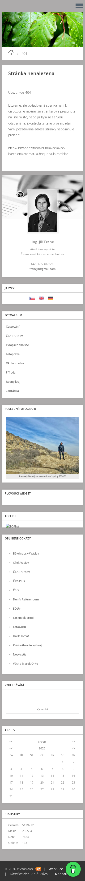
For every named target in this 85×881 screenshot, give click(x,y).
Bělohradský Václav (26, 553)
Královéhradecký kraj (27, 645)
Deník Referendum (26, 599)
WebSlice (56, 869)
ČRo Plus (19, 581)
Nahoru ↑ (62, 874)
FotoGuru (19, 627)
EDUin (17, 609)
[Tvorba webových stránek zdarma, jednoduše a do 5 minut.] (38, 869)
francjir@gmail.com (42, 269)
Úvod (10, 53)
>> (73, 742)
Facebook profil (23, 618)
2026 (42, 748)
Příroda (11, 372)
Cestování (12, 327)
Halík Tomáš (21, 636)
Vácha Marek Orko (25, 664)
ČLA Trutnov (14, 336)
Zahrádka (12, 391)
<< (11, 742)
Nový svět (19, 654)
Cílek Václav (21, 563)
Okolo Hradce (15, 363)
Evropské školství (17, 345)
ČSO (16, 590)
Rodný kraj (13, 382)
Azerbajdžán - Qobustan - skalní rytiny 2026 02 (42, 476)
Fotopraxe (13, 354)
